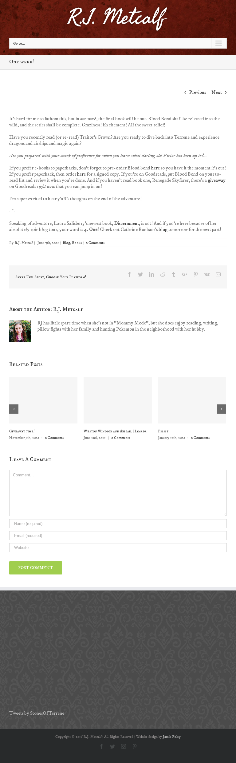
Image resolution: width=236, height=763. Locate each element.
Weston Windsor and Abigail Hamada (115, 431)
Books (77, 242)
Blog (66, 242)
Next (216, 92)
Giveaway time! (22, 431)
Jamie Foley (172, 736)
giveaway (217, 180)
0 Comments (95, 242)
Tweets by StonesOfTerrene (36, 713)
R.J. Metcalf (23, 242)
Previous (197, 92)
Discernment (126, 223)
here (155, 168)
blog (163, 229)
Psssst (163, 431)
